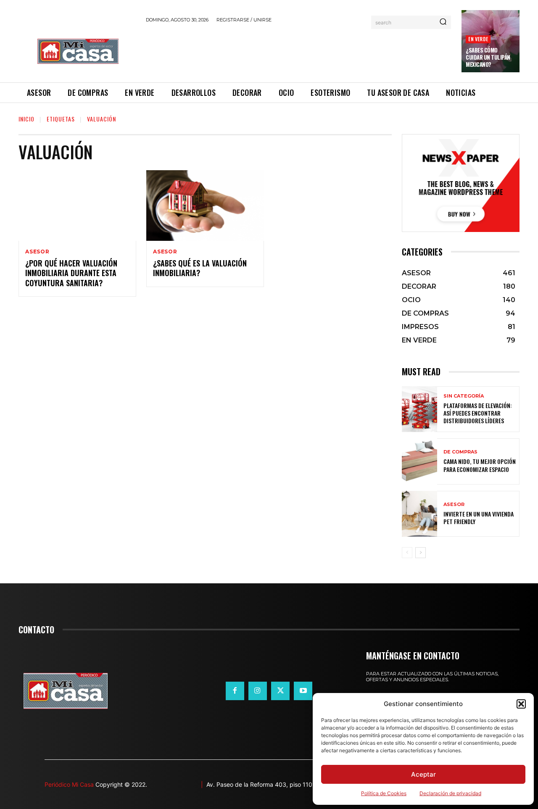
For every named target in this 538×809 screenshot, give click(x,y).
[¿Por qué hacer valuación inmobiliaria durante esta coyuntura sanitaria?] (77, 205)
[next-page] (420, 552)
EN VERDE (478, 38)
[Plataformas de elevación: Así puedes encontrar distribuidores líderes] (419, 409)
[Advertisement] (299, 51)
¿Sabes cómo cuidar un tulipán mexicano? (488, 57)
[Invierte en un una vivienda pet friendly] (419, 514)
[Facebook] (235, 691)
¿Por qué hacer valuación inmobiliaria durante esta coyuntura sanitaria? (71, 273)
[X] (280, 691)
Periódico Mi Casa (69, 784)
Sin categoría (463, 396)
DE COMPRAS (460, 452)
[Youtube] (303, 691)
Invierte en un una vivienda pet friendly (478, 517)
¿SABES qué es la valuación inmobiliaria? (200, 268)
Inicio (26, 118)
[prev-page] (407, 552)
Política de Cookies (383, 793)
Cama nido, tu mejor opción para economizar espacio (479, 465)
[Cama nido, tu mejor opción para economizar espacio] (419, 461)
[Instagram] (257, 691)
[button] (521, 704)
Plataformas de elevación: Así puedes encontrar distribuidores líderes (477, 413)
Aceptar (423, 774)
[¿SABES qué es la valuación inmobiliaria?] (205, 205)
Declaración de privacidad (450, 793)
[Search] (443, 22)
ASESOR (37, 251)
